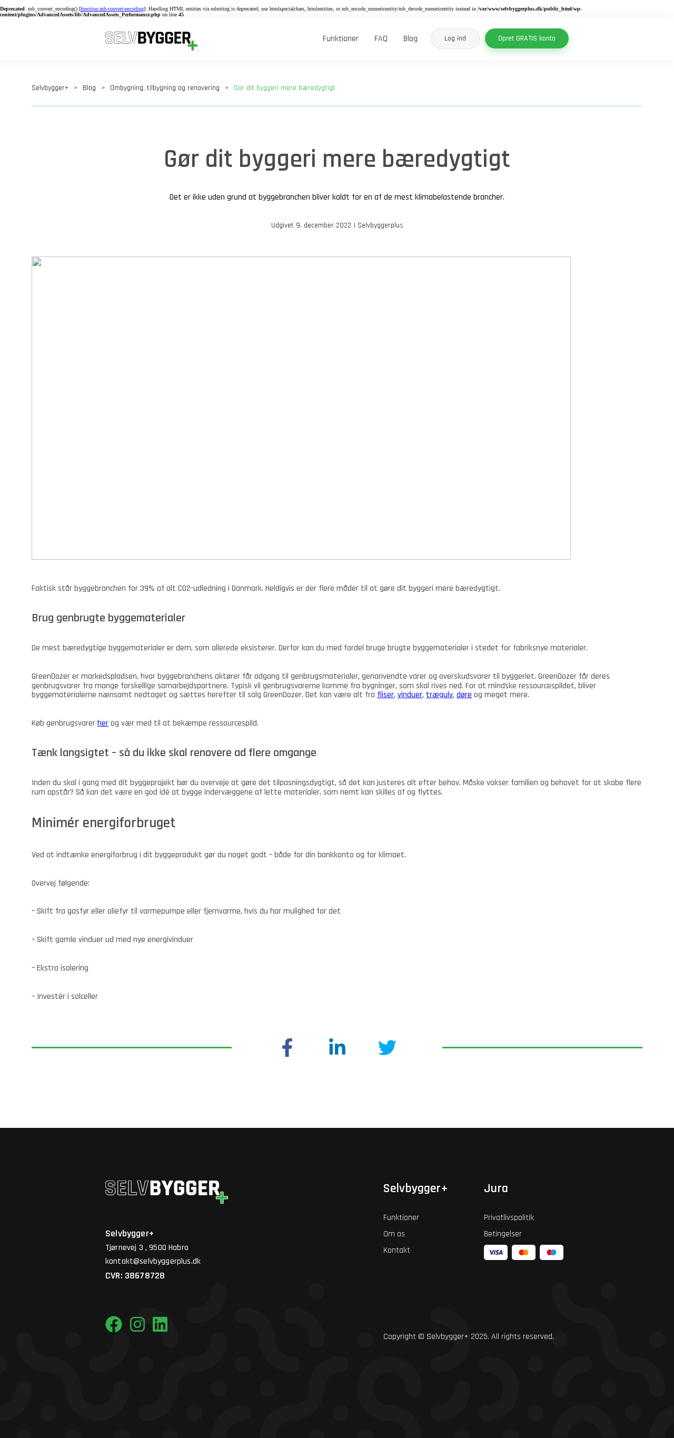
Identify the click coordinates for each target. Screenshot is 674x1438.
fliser (385, 694)
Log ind (455, 38)
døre (464, 694)
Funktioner (341, 38)
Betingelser (503, 1233)
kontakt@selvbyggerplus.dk (153, 1261)
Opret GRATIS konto (527, 38)
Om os (394, 1233)
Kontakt (396, 1250)
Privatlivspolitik (509, 1217)
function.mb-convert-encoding (112, 9)
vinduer (410, 694)
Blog (410, 38)
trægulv (439, 694)
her (102, 723)
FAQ (381, 38)
